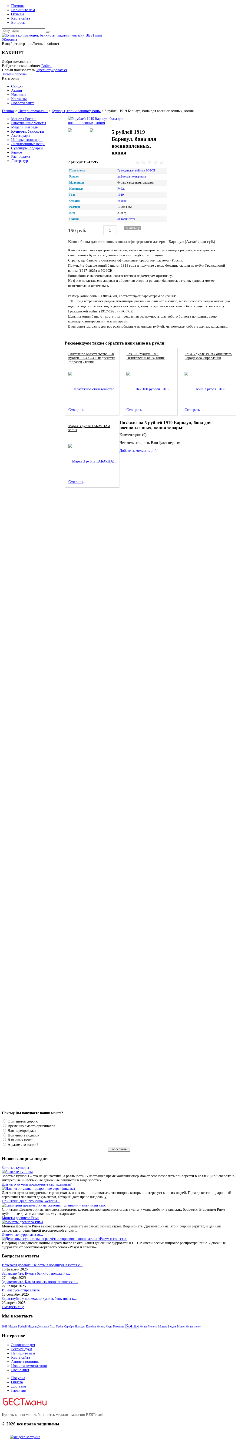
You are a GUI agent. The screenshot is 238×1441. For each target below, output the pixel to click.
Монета (162, 1326)
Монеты (152, 1326)
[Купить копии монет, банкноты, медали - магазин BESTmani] (52, 35)
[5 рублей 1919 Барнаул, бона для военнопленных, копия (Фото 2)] (99, 130)
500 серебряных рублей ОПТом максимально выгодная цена (114, 575)
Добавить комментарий (138, 450)
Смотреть (75, 410)
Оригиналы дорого (22, 1121)
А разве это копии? (22, 1144)
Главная (8, 111)
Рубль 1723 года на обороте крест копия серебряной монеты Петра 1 (121, 807)
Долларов (43, 1326)
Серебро (69, 1326)
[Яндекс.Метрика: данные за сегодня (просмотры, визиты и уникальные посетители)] (25, 1437)
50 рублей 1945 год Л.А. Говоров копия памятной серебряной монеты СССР (126, 730)
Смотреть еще (13, 1307)
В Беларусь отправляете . (22, 1290)
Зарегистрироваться (51, 70)
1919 (120, 194)
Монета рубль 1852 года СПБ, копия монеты (102, 498)
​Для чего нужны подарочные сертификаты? (37, 1184)
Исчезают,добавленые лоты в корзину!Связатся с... (42, 1265)
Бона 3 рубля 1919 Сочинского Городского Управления (208, 356)
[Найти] (48, 32)
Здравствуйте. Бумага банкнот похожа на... (36, 1273)
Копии (143, 1326)
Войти (46, 66)
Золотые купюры (15, 1168)
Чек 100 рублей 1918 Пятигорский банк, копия (145, 356)
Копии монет (193, 1326)
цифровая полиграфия (131, 176)
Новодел (80, 1326)
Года (172, 1326)
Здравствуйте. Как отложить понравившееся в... (40, 1282)
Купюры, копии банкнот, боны (76, 111)
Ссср (52, 1326)
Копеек (101, 1326)
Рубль (121, 188)
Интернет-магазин (33, 111)
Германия (118, 1326)
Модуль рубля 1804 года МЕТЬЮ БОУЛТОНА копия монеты (114, 884)
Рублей (22, 1326)
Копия (132, 1326)
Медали (31, 1326)
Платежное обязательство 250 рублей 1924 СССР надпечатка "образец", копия (91, 358)
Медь (109, 1326)
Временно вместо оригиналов (31, 1126)
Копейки (91, 1326)
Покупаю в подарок (23, 1135)
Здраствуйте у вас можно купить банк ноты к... (39, 1298)
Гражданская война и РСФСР (136, 170)
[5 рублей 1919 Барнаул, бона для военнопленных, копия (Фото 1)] (78, 130)
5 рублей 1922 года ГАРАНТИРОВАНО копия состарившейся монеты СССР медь (130, 962)
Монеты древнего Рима (20, 1218)
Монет (181, 1326)
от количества (126, 219)
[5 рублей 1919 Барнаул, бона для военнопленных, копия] (99, 121)
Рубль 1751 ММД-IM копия (88, 652)
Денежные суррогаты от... (22, 1235)
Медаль (12, 1326)
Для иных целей (20, 1140)
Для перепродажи (21, 1131)
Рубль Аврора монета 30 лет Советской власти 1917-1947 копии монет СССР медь (131, 1039)
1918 (4, 1326)
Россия (121, 200)
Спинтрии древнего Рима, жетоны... (31, 1201)
